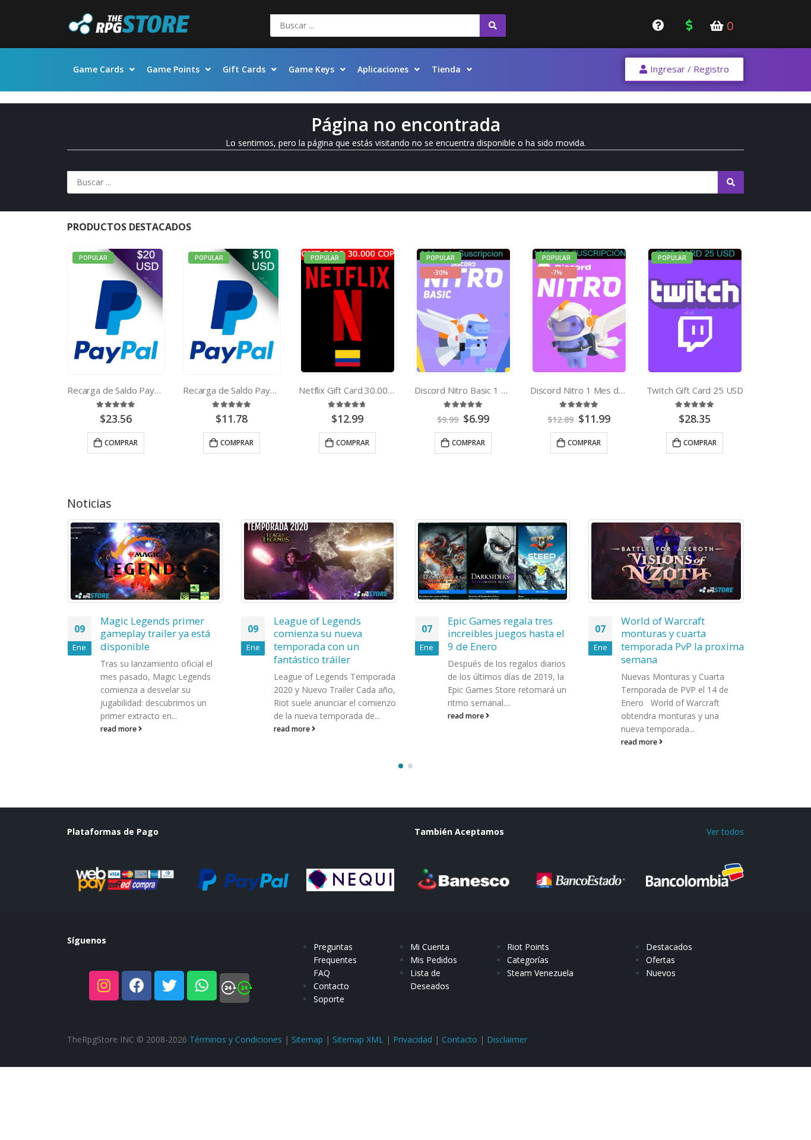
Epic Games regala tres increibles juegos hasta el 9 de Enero (506, 634)
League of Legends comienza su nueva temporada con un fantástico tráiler (318, 640)
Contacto (331, 986)
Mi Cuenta (429, 946)
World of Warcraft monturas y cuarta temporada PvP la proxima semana (682, 640)
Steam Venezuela (540, 972)
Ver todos (725, 831)
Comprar (121, 443)
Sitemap (307, 1039)
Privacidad (412, 1039)
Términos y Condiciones (235, 1039)
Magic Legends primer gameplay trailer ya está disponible (155, 634)
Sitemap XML (358, 1039)
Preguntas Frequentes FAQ (335, 959)
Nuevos (661, 972)
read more (119, 729)
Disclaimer (507, 1039)
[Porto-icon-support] (234, 988)
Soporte (328, 999)
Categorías (528, 959)
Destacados (669, 946)
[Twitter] (169, 985)
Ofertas (660, 959)
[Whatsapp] (202, 985)
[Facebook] (136, 985)
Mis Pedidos (433, 959)
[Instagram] (104, 985)
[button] (684, 70)
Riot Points (528, 946)
